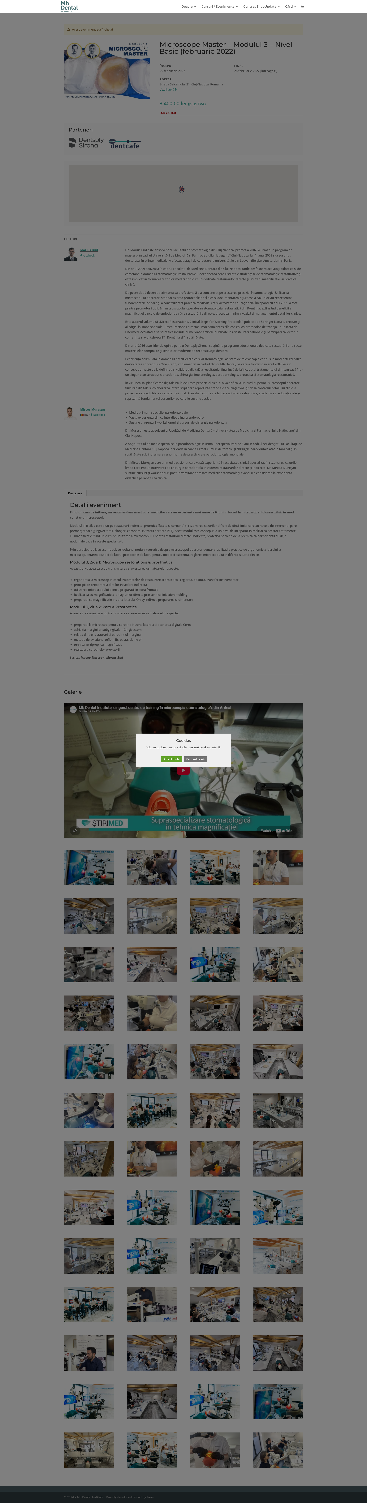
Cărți (289, 7)
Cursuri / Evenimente (218, 7)
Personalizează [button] (195, 759)
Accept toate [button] (172, 759)
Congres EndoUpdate (259, 7)
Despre (187, 7)
